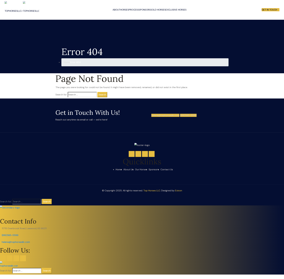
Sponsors (145, 9)
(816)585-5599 (188, 115)
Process (134, 9)
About (116, 9)
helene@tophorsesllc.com (165, 115)
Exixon (178, 190)
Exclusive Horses (176, 9)
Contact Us (166, 169)
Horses (124, 9)
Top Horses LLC (151, 190)
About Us (128, 169)
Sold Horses (158, 9)
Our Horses (141, 169)
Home (119, 169)
